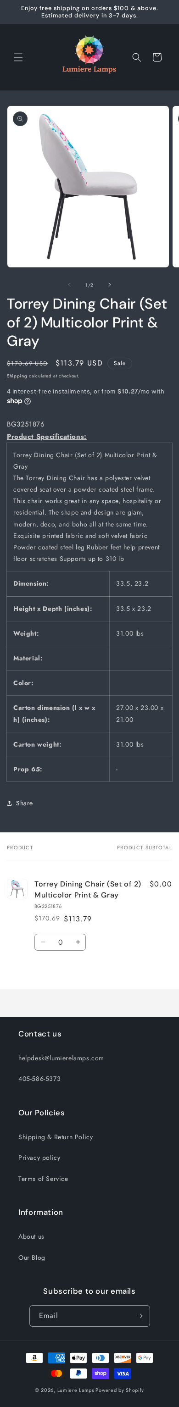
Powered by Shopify (119, 1390)
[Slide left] (69, 285)
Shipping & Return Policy (55, 1136)
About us (31, 1236)
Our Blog (31, 1257)
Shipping (17, 375)
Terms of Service (43, 1178)
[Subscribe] (139, 1316)
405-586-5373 (39, 1078)
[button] (18, 57)
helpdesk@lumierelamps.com (61, 1058)
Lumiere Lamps (75, 1390)
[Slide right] (110, 285)
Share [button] (24, 803)
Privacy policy (39, 1157)
